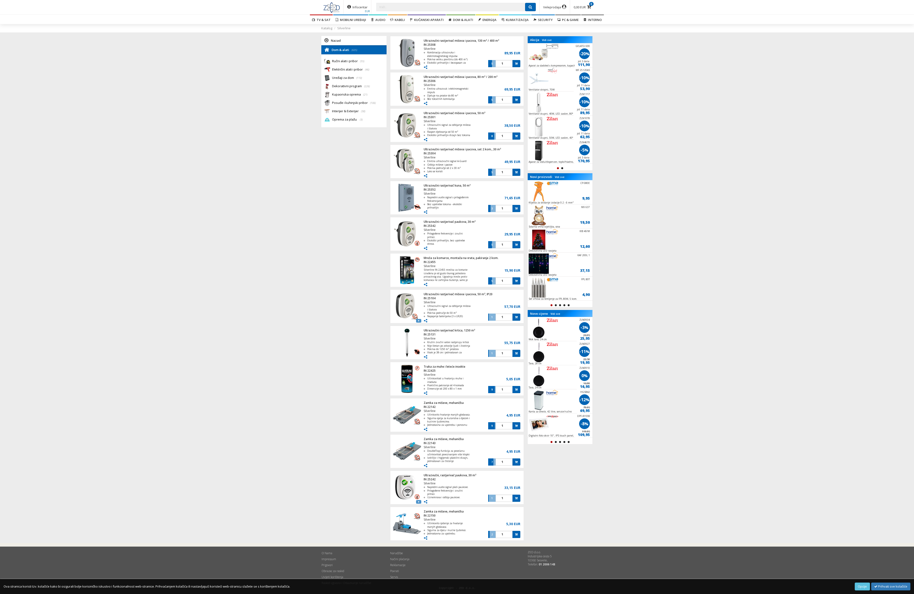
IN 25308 (430, 45)
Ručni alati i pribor (348, 61)
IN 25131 (430, 334)
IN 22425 (430, 371)
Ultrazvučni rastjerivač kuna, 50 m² (447, 185)
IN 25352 (430, 190)
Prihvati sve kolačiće (892, 586)
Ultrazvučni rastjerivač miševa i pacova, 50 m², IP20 (458, 294)
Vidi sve (546, 40)
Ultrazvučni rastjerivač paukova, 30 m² (450, 222)
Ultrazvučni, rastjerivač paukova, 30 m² (450, 475)
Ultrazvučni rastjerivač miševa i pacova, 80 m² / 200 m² (460, 77)
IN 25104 (430, 298)
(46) (367, 69)
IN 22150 (430, 515)
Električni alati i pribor (350, 69)
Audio (379, 20)
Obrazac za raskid (333, 571)
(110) (359, 78)
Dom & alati (462, 20)
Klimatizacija (516, 20)
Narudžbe (396, 553)
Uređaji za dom (347, 78)
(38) (363, 111)
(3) (361, 119)
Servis (394, 577)
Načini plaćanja (399, 559)
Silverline (344, 28)
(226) (367, 86)
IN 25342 (430, 226)
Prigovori (327, 565)
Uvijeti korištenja (332, 577)
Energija (489, 20)
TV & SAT (323, 20)
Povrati (394, 571)
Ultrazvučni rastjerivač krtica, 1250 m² (449, 330)
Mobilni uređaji (352, 20)
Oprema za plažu (347, 119)
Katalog (326, 28)
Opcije (862, 586)
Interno (594, 20)
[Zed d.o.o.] (331, 7)
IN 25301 (430, 117)
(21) (365, 94)
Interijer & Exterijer (348, 111)
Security (544, 20)
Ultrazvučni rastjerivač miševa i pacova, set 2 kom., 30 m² (462, 149)
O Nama (327, 553)
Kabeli (399, 20)
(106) (373, 103)
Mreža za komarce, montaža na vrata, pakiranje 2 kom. (461, 258)
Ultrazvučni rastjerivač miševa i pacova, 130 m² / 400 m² (461, 41)
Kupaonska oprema (350, 94)
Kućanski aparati (428, 20)
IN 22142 (430, 407)
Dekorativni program (351, 86)
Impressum (329, 559)
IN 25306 (430, 81)
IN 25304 (430, 153)
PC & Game (570, 20)
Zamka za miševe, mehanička (444, 403)
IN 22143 (430, 443)
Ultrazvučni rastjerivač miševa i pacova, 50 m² (454, 113)
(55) (362, 61)
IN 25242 (430, 479)
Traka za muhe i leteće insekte (444, 367)
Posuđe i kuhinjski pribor (354, 103)
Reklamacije (398, 565)
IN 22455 (430, 262)
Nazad (336, 40)
